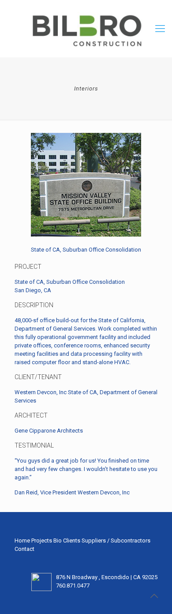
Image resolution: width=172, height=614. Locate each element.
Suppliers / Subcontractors (116, 540)
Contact (24, 549)
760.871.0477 (73, 585)
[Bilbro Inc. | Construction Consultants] (86, 28)
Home (22, 540)
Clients (71, 540)
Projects (41, 540)
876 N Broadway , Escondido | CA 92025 (106, 577)
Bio (57, 540)
